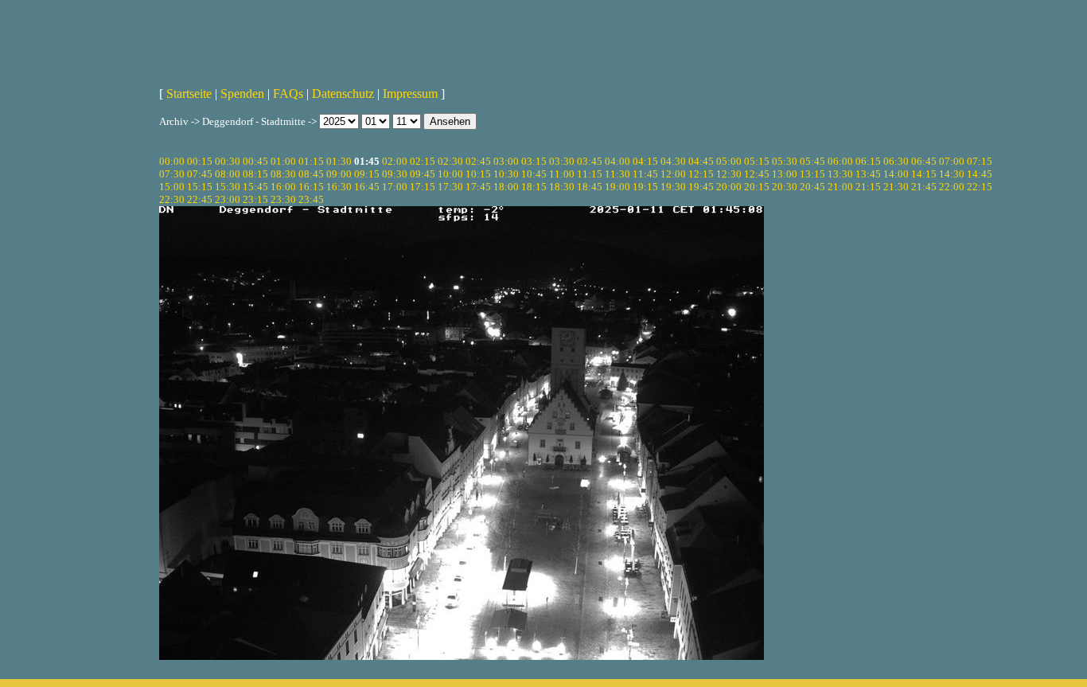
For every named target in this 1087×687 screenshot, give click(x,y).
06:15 (868, 161)
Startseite (189, 93)
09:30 (394, 174)
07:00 (951, 161)
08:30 (283, 174)
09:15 (367, 174)
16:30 (339, 187)
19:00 (617, 187)
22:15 (979, 187)
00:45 (255, 161)
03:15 (534, 161)
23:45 (311, 199)
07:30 (172, 174)
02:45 (478, 161)
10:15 (478, 174)
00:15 (199, 161)
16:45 (367, 187)
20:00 (729, 187)
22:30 (172, 199)
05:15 (756, 161)
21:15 (868, 187)
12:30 (729, 174)
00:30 (227, 161)
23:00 (227, 199)
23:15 (255, 199)
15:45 (255, 187)
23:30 (283, 199)
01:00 (283, 161)
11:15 (589, 174)
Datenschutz (343, 93)
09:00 (339, 174)
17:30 (450, 187)
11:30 (617, 174)
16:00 (283, 187)
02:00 (394, 161)
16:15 (311, 187)
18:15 (534, 187)
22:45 (199, 199)
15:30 (227, 187)
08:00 (227, 174)
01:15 (311, 161)
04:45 (701, 161)
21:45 (924, 187)
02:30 (450, 161)
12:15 (701, 174)
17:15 (422, 187)
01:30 (339, 161)
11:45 (645, 174)
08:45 (311, 174)
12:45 (756, 174)
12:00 (673, 174)
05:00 (729, 161)
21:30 (896, 187)
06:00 (840, 161)
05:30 (784, 161)
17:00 (394, 187)
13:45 (868, 174)
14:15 (924, 174)
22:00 (951, 187)
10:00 (450, 174)
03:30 (562, 161)
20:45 (812, 187)
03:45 (589, 161)
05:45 (812, 161)
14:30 (951, 174)
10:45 (534, 174)
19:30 (673, 187)
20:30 (784, 187)
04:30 (673, 161)
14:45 (979, 174)
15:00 (172, 187)
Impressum (410, 93)
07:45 (199, 174)
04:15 (645, 161)
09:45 (422, 174)
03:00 (506, 161)
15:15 (199, 187)
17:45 (478, 187)
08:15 (255, 174)
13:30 (840, 174)
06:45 (924, 161)
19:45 (701, 187)
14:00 (896, 174)
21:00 (840, 187)
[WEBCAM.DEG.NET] (543, 37)
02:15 (422, 161)
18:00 (506, 187)
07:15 (979, 161)
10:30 (506, 174)
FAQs (288, 93)
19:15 (645, 187)
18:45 (589, 187)
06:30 (896, 161)
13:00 (784, 174)
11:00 (562, 174)
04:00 (617, 161)
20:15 (756, 187)
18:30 (562, 187)
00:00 (172, 161)
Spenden (242, 93)
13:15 (812, 174)
